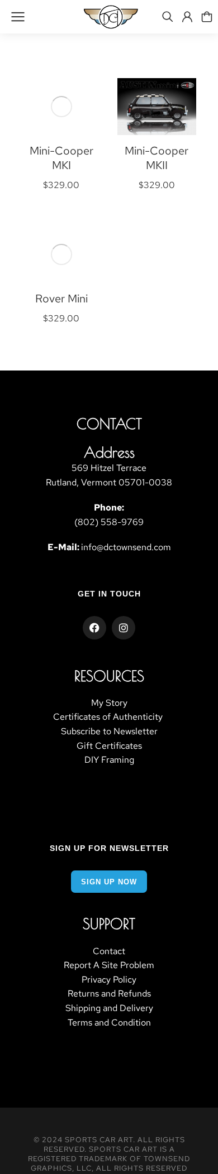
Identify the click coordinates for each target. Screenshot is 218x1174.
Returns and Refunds (109, 993)
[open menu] (18, 16)
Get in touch (109, 593)
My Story (109, 703)
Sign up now (109, 882)
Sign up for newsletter (109, 848)
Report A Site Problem (109, 965)
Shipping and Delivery (109, 1008)
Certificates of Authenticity (109, 717)
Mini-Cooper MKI (61, 157)
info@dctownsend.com (126, 547)
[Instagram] (123, 627)
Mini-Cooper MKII (156, 157)
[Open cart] (206, 16)
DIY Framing (109, 760)
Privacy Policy (109, 979)
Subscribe (81, 731)
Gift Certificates (109, 746)
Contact (109, 951)
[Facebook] (94, 627)
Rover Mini (61, 298)
